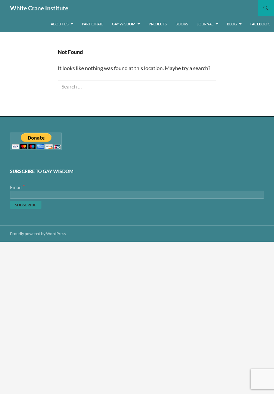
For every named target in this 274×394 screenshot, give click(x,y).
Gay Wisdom (123, 24)
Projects (158, 24)
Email (17, 187)
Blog (232, 24)
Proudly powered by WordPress (38, 233)
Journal (205, 24)
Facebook (260, 24)
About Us (59, 24)
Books (181, 24)
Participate (92, 24)
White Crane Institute (39, 8)
